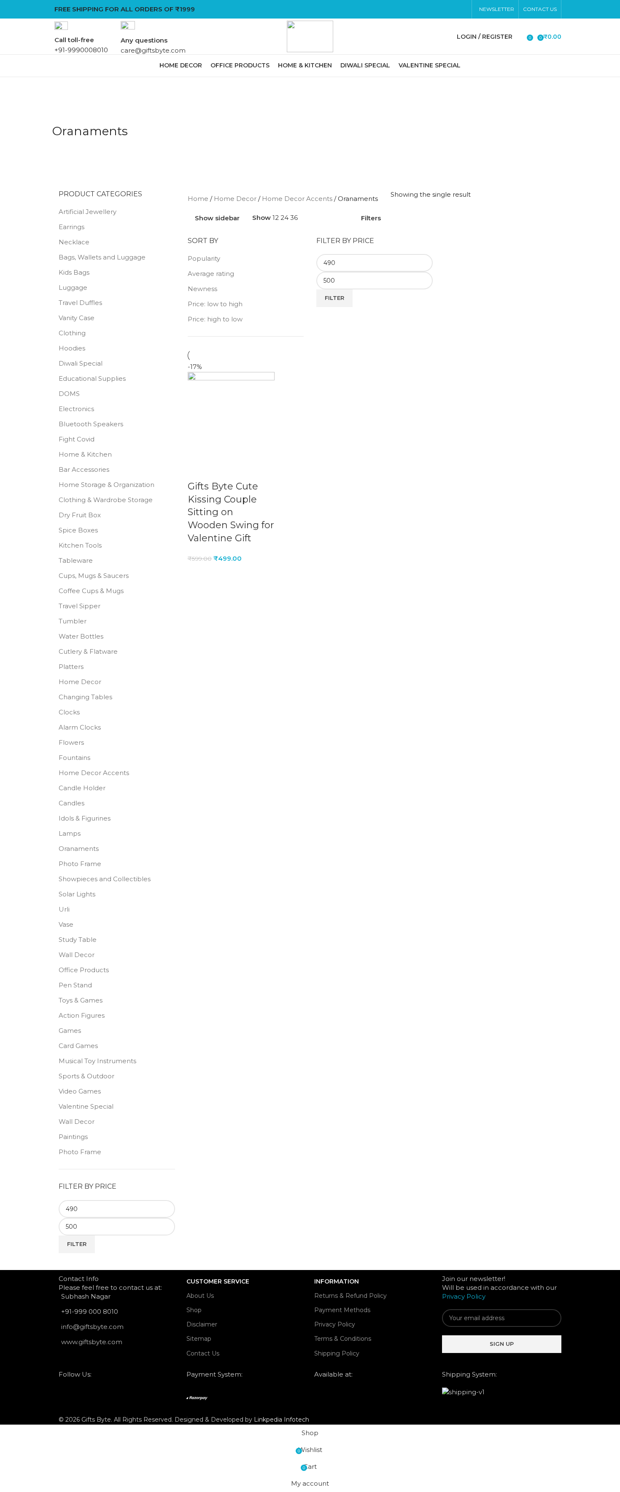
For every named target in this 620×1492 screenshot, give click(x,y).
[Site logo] (310, 36)
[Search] (521, 36)
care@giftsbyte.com (153, 50)
